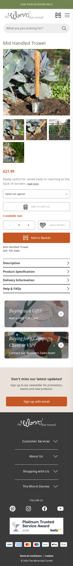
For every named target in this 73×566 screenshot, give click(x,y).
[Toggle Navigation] (67, 15)
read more (33, 183)
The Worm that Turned (40, 560)
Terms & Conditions (31, 555)
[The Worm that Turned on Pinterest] (13, 509)
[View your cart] (58, 15)
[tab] (36, 263)
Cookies (49, 555)
